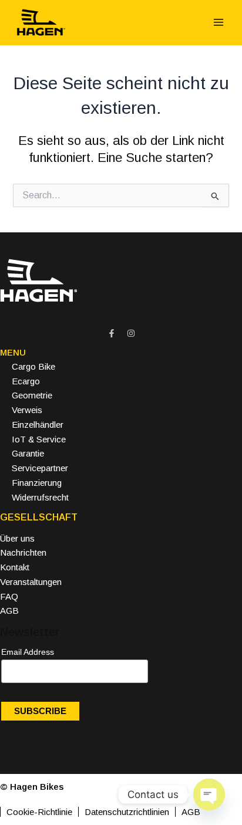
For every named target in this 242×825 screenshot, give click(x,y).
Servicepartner (40, 468)
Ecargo (26, 381)
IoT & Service (39, 439)
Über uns (17, 538)
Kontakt (14, 567)
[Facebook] (111, 333)
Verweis (27, 410)
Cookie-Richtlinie (39, 812)
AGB (9, 611)
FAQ (9, 596)
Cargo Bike (33, 366)
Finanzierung (37, 483)
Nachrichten (23, 552)
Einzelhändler (37, 425)
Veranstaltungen (31, 582)
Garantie (28, 453)
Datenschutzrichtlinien (127, 812)
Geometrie (32, 395)
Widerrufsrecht (40, 497)
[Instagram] (131, 333)
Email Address (31, 652)
